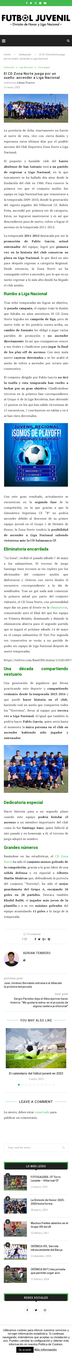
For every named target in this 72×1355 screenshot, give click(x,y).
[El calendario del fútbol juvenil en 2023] (36, 1048)
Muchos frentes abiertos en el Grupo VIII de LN (49, 1225)
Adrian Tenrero (26, 82)
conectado (42, 1112)
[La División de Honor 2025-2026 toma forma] (15, 1206)
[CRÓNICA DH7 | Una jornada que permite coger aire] (15, 1275)
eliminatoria (58, 607)
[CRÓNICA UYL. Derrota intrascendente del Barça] (15, 1252)
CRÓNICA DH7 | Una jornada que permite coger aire (48, 1271)
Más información (45, 1349)
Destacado (25, 54)
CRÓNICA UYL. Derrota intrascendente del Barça (46, 1248)
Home (7, 54)
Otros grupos (44, 67)
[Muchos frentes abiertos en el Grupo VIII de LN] (15, 1229)
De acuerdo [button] (25, 1349)
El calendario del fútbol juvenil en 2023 (36, 1073)
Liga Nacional (26, 67)
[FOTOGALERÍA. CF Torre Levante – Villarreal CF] (15, 1183)
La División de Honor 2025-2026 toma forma (48, 1202)
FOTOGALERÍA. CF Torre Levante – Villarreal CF (45, 1178)
